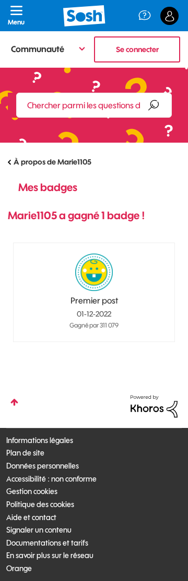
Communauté (37, 49)
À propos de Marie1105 (52, 162)
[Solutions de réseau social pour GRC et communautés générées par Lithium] (154, 405)
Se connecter (137, 49)
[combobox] (94, 105)
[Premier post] (94, 272)
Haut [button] (14, 402)
